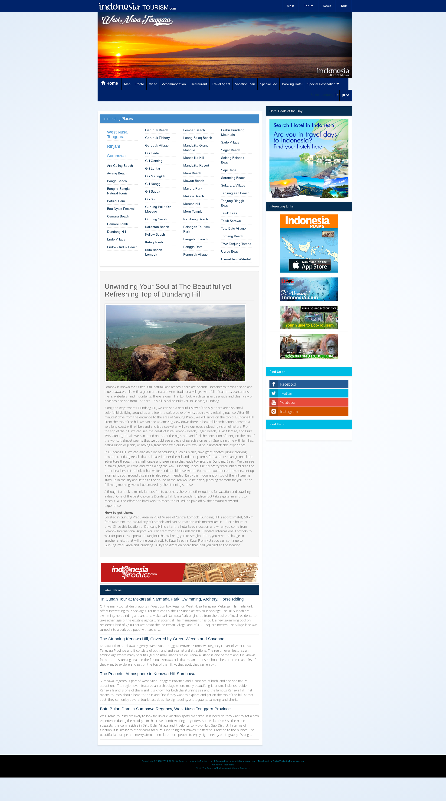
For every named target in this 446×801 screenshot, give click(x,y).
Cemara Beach (118, 216)
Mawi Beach (192, 173)
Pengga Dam (193, 247)
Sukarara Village (233, 185)
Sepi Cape (228, 170)
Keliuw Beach (155, 234)
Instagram (289, 411)
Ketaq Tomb (154, 242)
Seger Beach (230, 150)
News (327, 6)
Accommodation (174, 84)
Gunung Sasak (156, 219)
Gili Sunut (152, 199)
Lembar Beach (194, 130)
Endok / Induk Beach (122, 247)
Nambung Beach (195, 219)
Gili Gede (152, 153)
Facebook (288, 384)
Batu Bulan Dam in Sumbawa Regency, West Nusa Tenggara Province (165, 709)
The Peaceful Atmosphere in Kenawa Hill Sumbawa (147, 673)
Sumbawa (116, 156)
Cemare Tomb (117, 224)
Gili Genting (153, 161)
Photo (139, 84)
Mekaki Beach (193, 196)
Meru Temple (193, 211)
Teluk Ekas (229, 213)
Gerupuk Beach (156, 130)
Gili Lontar (152, 168)
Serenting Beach (233, 178)
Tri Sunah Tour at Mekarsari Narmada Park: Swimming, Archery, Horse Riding (172, 599)
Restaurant (199, 84)
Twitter (286, 393)
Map (127, 84)
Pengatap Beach (195, 239)
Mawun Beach (193, 181)
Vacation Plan (245, 84)
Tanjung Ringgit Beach (232, 203)
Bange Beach (117, 181)
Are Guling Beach (120, 165)
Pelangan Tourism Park (196, 229)
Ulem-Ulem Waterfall (236, 259)
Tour (344, 6)
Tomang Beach (232, 236)
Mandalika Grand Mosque (196, 148)
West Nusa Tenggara (117, 134)
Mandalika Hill (193, 158)
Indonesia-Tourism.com (201, 761)
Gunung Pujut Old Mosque (158, 209)
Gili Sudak (152, 191)
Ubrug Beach (230, 251)
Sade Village (230, 142)
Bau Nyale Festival (120, 208)
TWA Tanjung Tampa (236, 244)
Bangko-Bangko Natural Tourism (119, 191)
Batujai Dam (116, 201)
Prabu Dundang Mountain (232, 132)
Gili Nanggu (153, 184)
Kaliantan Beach (157, 227)
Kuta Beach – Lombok (155, 252)
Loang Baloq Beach (197, 138)
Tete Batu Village (233, 228)
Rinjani (113, 146)
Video (153, 84)
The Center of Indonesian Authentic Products (226, 768)
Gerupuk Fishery (157, 138)
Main (290, 6)
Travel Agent (221, 84)
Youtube (287, 402)
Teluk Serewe (231, 221)
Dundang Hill (116, 232)
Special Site (268, 84)
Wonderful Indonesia (223, 764)
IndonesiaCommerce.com (242, 761)
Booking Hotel (292, 84)
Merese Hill (191, 204)
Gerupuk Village (157, 145)
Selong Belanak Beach (232, 160)
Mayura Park (192, 188)
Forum (308, 6)
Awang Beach (117, 173)
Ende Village (116, 239)
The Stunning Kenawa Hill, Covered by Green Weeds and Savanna (162, 639)
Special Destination (321, 84)
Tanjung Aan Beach (235, 193)
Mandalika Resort (196, 165)
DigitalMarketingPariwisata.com (289, 761)
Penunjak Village (195, 254)
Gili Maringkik (155, 176)
